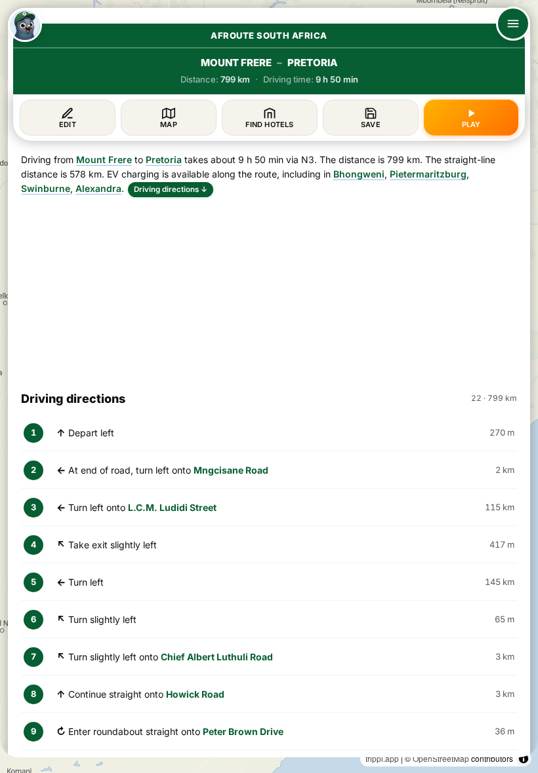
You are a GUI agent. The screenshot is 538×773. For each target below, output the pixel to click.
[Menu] (513, 24)
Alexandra (98, 188)
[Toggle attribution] (523, 758)
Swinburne (45, 188)
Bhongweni (358, 173)
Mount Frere (104, 159)
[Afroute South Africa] (25, 25)
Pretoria (164, 159)
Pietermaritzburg (428, 173)
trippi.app (382, 758)
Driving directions (170, 189)
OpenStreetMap (441, 758)
